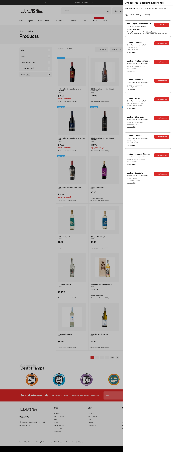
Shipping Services (151, 32)
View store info (131, 52)
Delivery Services (162, 33)
